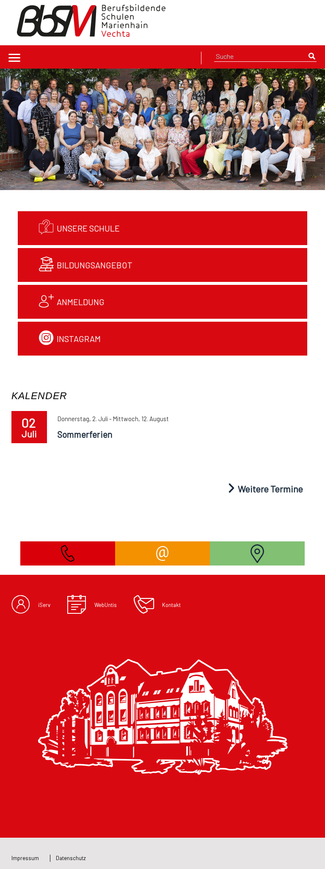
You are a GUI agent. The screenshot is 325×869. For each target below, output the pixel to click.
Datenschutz (71, 858)
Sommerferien (85, 434)
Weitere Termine (269, 488)
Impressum (25, 858)
